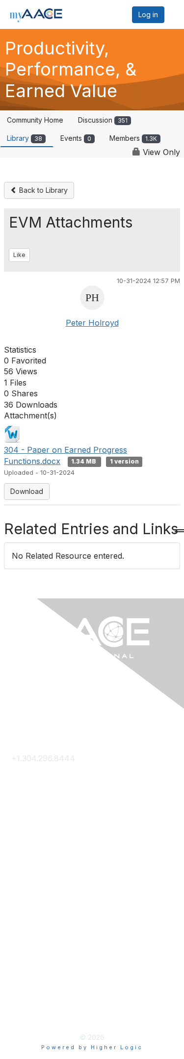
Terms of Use (36, 980)
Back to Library (42, 190)
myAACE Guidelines (47, 996)
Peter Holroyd (92, 323)
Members (133, 138)
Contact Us (32, 774)
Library (24, 138)
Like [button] (19, 254)
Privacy (25, 965)
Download (26, 491)
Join (19, 853)
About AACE (34, 885)
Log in (148, 14)
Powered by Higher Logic (92, 1047)
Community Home (35, 120)
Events (75, 138)
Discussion (103, 120)
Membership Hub (44, 870)
